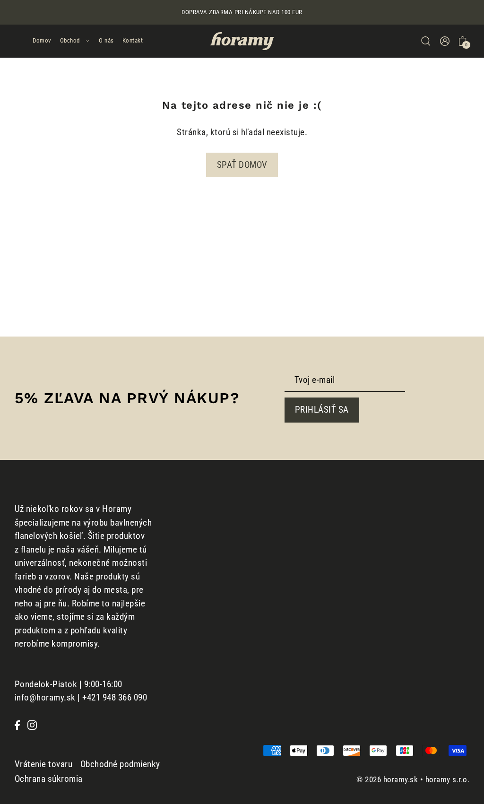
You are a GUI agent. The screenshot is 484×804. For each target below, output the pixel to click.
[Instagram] (32, 725)
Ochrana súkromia (49, 778)
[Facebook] (17, 725)
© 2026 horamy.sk (387, 779)
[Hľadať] (426, 40)
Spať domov (242, 164)
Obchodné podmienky (120, 764)
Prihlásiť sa (322, 409)
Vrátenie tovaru (44, 764)
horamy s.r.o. (447, 779)
